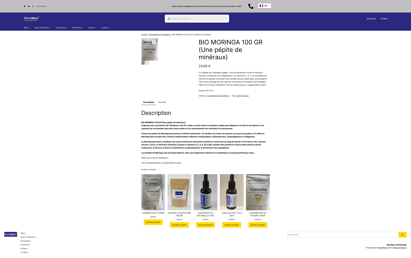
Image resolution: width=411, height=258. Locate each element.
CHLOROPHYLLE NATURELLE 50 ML (205, 214)
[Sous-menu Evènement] (82, 27)
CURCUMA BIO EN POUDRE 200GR (257, 214)
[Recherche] (403, 234)
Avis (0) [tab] (162, 102)
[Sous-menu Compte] (109, 27)
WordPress (382, 248)
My (382, 18)
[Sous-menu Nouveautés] (66, 27)
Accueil (144, 34)
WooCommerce (400, 248)
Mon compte (371, 18)
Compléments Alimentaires (160, 34)
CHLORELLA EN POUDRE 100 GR (179, 214)
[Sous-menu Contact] (95, 27)
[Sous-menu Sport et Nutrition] (50, 27)
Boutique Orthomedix (397, 245)
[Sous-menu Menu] (29, 27)
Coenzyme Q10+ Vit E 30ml (232, 214)
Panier (385, 18)
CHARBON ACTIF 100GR (153, 213)
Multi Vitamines (242, 96)
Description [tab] (148, 102)
